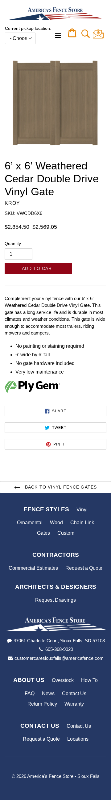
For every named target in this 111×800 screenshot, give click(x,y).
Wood (56, 522)
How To (89, 680)
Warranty (74, 704)
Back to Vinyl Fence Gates (60, 487)
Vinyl (82, 509)
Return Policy (42, 704)
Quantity (13, 243)
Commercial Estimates (33, 568)
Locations (77, 739)
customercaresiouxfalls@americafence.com (59, 658)
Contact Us (74, 693)
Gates (43, 533)
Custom (65, 533)
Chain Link (82, 522)
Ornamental (30, 522)
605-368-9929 (59, 649)
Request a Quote (83, 568)
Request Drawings (55, 600)
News (48, 693)
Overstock (63, 680)
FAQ (30, 693)
